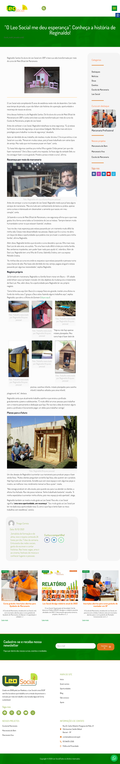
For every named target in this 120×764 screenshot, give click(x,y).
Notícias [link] (95, 76)
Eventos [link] (95, 85)
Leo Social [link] (96, 94)
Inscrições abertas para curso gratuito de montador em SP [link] (60, 604)
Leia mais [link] (4, 620)
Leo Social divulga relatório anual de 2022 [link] (19, 603)
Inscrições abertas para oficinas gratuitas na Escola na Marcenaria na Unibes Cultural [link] (100, 604)
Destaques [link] (96, 71)
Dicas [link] (94, 80)
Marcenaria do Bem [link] (99, 146)
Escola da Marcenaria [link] (100, 89)
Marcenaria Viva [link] (98, 151)
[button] (114, 8)
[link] (44, 8)
